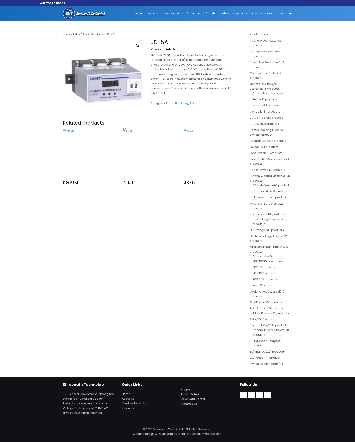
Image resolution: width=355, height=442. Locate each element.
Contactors (261, 93)
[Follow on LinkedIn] (267, 395)
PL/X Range (257, 302)
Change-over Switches (266, 40)
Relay (76, 34)
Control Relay (259, 325)
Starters (258, 105)
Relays (257, 99)
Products (198, 13)
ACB (253, 34)
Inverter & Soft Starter (265, 203)
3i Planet (184, 434)
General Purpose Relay (268, 330)
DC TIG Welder (262, 191)
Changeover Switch (263, 51)
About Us (152, 13)
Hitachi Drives (259, 170)
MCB (256, 267)
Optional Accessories (264, 291)
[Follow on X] (259, 395)
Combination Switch (264, 73)
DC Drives (256, 124)
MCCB (257, 273)
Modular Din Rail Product (266, 247)
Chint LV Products (173, 13)
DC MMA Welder (263, 185)
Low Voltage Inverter (267, 219)
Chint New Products (263, 62)
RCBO (256, 279)
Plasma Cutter (263, 197)
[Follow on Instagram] (251, 395)
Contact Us (285, 13)
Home (138, 13)
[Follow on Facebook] (243, 395)
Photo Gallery (220, 13)
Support (238, 13)
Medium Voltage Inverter (267, 236)
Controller (256, 111)
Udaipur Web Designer (207, 434)
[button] (137, 45)
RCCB (256, 285)
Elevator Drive (259, 141)
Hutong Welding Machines (267, 176)
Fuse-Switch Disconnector (268, 159)
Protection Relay (93, 34)
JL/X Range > (258, 230)
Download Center (262, 13)
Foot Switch (258, 153)
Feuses (254, 147)
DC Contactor (259, 118)
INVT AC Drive (259, 214)
